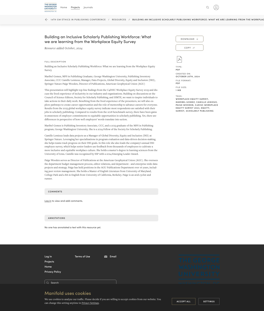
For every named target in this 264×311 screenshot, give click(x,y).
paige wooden (185, 104)
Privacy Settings (90, 303)
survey (180, 110)
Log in (48, 200)
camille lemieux (206, 101)
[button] (48, 256)
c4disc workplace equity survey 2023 (197, 106)
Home (63, 7)
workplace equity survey (192, 98)
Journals (88, 7)
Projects (75, 7)
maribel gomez (185, 101)
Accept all (184, 301)
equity (205, 107)
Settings (209, 301)
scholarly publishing (200, 110)
